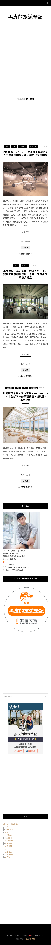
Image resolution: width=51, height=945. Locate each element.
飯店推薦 (8, 852)
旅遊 (7, 146)
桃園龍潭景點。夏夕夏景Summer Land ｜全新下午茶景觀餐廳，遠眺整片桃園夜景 (25, 396)
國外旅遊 (8, 835)
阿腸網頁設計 (30, 939)
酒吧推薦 (8, 843)
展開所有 (6, 824)
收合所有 (14, 824)
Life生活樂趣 (10, 829)
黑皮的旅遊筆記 (25, 17)
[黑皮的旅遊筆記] (21, 548)
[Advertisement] (25, 61)
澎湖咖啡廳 (9, 841)
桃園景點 (23, 146)
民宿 (6, 849)
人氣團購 (8, 838)
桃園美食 (33, 146)
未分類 (7, 857)
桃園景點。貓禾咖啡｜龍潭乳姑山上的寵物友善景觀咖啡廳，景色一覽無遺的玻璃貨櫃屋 (25, 274)
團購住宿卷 (9, 846)
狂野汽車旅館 (10, 854)
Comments (25, 242)
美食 (14, 146)
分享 (24, 248)
